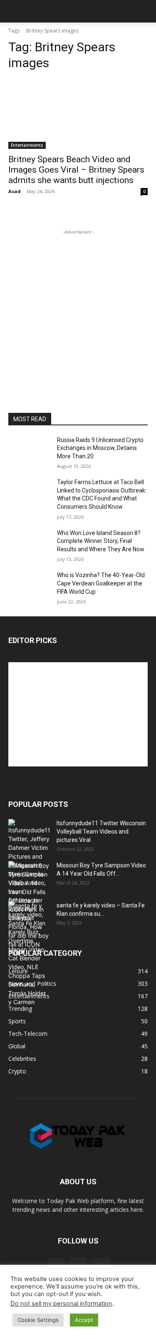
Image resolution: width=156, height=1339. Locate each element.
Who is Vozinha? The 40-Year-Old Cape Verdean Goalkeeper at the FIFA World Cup (101, 583)
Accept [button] (84, 1319)
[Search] (144, 11)
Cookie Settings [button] (38, 1319)
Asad (14, 191)
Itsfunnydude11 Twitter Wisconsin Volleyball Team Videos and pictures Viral (101, 831)
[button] (14, 11)
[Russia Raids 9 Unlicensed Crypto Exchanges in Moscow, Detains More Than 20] (29, 450)
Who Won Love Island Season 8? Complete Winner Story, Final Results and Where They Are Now (100, 541)
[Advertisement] (78, 314)
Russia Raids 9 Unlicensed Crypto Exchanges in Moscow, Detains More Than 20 (100, 448)
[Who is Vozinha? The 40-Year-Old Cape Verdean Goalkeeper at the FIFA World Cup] (29, 585)
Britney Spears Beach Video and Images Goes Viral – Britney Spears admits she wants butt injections (76, 169)
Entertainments (27, 145)
